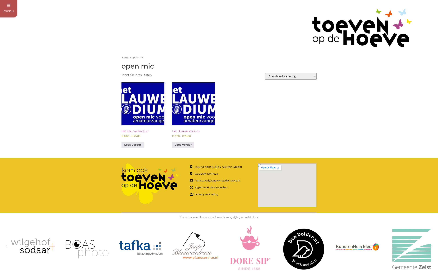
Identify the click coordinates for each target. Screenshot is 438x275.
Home (125, 57)
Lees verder (132, 144)
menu (8, 11)
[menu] (9, 5)
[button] (6, 246)
